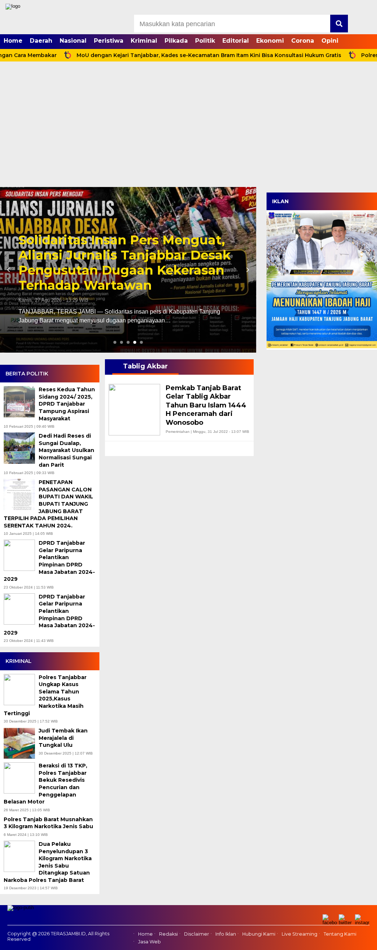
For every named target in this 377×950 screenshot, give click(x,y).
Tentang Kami (340, 934)
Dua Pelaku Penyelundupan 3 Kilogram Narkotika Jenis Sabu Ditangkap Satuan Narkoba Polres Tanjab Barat (48, 862)
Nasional (73, 40)
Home (13, 40)
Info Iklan (225, 934)
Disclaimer (196, 934)
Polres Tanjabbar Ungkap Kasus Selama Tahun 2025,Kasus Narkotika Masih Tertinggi (45, 695)
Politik (205, 40)
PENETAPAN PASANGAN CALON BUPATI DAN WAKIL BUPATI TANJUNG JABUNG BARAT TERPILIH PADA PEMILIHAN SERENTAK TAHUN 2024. (48, 504)
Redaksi (168, 934)
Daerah (41, 40)
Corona (302, 40)
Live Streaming (299, 934)
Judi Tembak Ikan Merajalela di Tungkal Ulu (63, 737)
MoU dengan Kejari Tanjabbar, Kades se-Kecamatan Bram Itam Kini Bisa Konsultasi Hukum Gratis (180, 55)
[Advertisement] (188, 131)
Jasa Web (149, 941)
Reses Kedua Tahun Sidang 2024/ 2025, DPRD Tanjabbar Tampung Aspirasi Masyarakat (67, 403)
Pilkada (176, 40)
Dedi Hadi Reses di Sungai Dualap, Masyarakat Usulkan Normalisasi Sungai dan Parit (66, 450)
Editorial (235, 40)
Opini (329, 40)
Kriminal (144, 40)
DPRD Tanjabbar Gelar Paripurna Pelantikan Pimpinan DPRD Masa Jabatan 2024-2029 (49, 561)
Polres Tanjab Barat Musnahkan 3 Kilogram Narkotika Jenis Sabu (49, 823)
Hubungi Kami (258, 934)
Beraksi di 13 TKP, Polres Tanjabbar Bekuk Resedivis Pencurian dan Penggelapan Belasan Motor (45, 783)
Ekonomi (270, 40)
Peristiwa (108, 40)
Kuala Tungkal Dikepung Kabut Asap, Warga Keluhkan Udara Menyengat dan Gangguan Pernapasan (120, 263)
